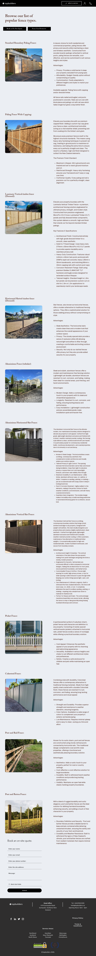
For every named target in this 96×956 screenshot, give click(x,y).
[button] (72, 3)
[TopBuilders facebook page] (11, 919)
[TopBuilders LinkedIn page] (15, 919)
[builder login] (85, 3)
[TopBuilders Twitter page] (19, 919)
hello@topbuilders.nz (78, 905)
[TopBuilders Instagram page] (22, 919)
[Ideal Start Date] (9, 884)
